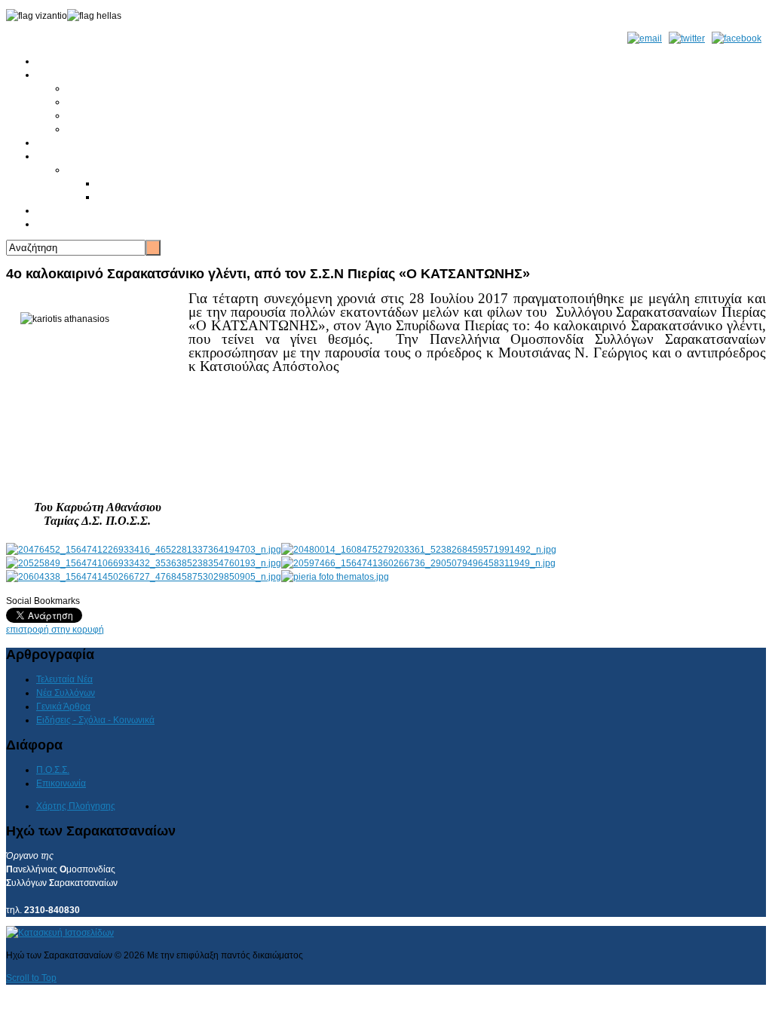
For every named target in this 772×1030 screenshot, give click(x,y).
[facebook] (736, 38)
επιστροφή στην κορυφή (55, 629)
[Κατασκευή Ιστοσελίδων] (60, 932)
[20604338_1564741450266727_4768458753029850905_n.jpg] (143, 577)
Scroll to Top (31, 978)
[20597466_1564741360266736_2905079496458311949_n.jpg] (418, 563)
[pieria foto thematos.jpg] (335, 577)
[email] (644, 38)
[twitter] (687, 38)
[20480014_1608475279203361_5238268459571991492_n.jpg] (418, 549)
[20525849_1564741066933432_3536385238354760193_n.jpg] (143, 563)
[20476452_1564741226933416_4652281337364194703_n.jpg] (143, 549)
